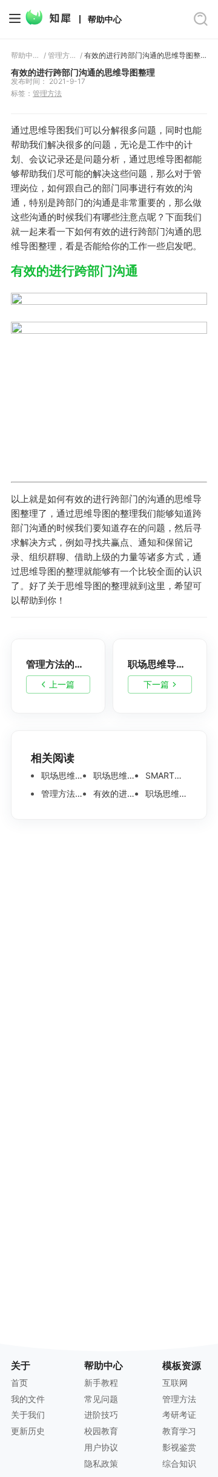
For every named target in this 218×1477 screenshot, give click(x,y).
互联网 (175, 1382)
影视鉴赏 (179, 1447)
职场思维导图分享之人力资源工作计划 (165, 794)
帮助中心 (105, 19)
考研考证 (179, 1414)
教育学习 (179, 1431)
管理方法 (62, 55)
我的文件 (28, 1399)
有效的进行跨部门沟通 (74, 270)
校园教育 (101, 1431)
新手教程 (101, 1382)
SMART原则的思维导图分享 (165, 775)
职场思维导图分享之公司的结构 (113, 775)
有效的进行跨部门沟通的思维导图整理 (145, 55)
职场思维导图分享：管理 (61, 775)
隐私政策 (101, 1463)
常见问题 (101, 1399)
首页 (19, 1382)
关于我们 (28, 1414)
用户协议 (101, 1447)
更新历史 (28, 1431)
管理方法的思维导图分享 (61, 794)
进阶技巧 (101, 1414)
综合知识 (179, 1463)
